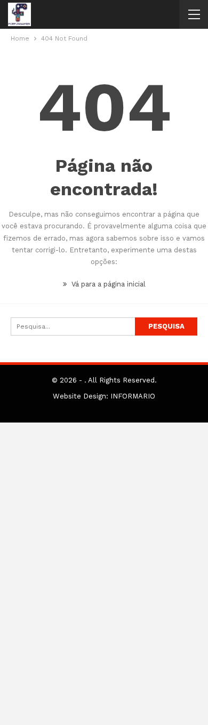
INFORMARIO (132, 396)
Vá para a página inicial (107, 284)
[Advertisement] (104, 574)
